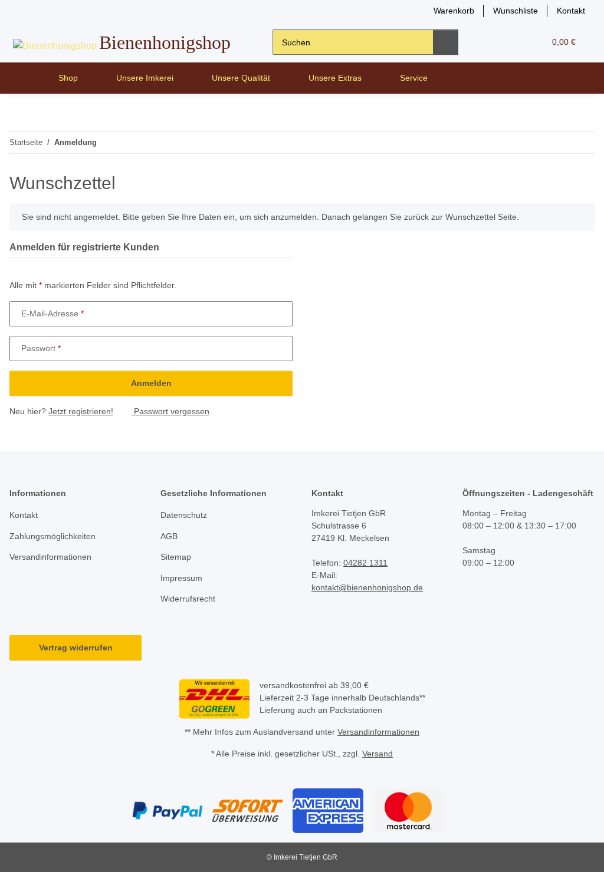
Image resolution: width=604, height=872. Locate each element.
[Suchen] (445, 42)
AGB (169, 536)
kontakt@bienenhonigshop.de (367, 587)
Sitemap (175, 556)
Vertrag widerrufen (76, 647)
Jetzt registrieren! (80, 411)
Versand (377, 753)
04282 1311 (365, 562)
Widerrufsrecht (187, 598)
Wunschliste (515, 10)
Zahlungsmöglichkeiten (52, 536)
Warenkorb (454, 10)
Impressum (181, 578)
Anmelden (151, 383)
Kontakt (571, 10)
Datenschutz (183, 515)
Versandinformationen (50, 556)
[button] (490, 42)
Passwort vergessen (170, 411)
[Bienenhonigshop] (26, 78)
